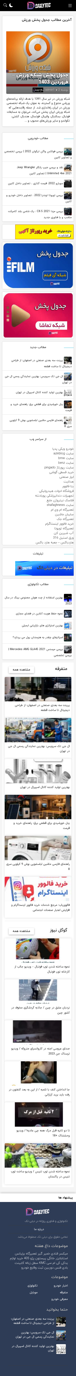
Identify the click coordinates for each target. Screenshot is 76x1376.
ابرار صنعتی (66, 477)
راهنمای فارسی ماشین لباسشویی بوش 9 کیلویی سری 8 (41, 423)
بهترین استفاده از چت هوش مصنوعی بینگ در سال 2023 (38, 601)
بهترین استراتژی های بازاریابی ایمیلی (43, 626)
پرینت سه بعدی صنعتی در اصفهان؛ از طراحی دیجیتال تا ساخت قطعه (41, 363)
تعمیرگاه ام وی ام (62, 510)
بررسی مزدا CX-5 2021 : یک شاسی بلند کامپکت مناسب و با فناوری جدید (40, 214)
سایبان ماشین (64, 514)
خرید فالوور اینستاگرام (59, 524)
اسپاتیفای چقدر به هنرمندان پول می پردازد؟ (38, 637)
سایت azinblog (63, 453)
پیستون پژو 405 (35, 1258)
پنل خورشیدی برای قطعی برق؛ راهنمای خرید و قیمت (41, 407)
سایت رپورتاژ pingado (59, 467)
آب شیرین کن (64, 533)
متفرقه (64, 1292)
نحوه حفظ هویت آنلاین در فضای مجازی (40, 614)
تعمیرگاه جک (65, 519)
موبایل (34, 1292)
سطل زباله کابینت (26, 1263)
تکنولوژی (32, 1286)
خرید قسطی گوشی (61, 472)
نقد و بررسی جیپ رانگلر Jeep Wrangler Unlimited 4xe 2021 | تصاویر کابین (44, 170)
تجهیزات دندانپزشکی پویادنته (54, 496)
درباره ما (39, 1229)
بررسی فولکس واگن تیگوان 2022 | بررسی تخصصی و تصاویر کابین (38, 154)
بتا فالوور (68, 486)
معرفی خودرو (59, 1299)
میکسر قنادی (59, 1254)
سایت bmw (66, 458)
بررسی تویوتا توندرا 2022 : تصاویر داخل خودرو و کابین (39, 198)
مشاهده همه (21, 670)
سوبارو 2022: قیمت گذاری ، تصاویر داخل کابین (36, 183)
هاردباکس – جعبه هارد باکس (55, 542)
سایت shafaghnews (60, 505)
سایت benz (66, 463)
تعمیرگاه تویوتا (64, 528)
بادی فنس (61, 1268)
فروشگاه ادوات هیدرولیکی (56, 491)
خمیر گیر (44, 1254)
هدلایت (69, 482)
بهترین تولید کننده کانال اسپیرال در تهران (40, 392)
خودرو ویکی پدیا (63, 449)
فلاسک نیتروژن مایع (60, 500)
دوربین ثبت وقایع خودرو (37, 1268)
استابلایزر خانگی (57, 1258)
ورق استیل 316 (63, 538)
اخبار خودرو (61, 1286)
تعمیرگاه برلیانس (26, 1254)
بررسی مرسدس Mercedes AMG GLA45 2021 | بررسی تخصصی (40, 652)
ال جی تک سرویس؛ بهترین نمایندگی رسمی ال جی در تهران (38, 379)
